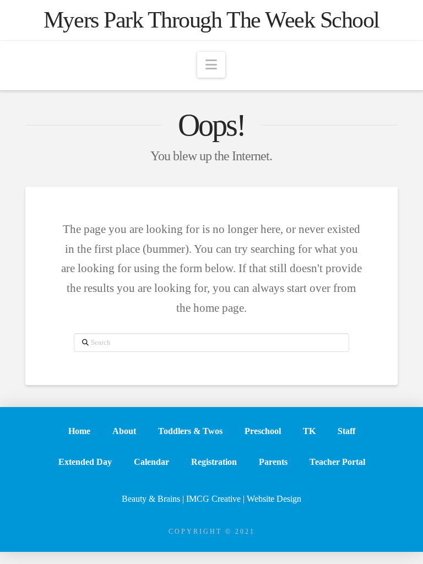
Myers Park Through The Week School (211, 19)
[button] (211, 65)
